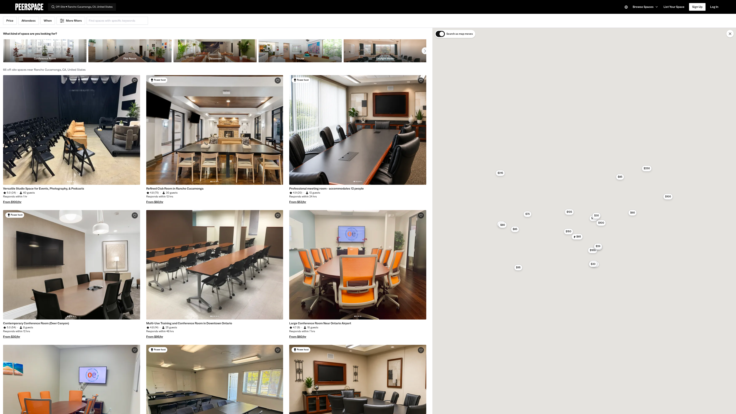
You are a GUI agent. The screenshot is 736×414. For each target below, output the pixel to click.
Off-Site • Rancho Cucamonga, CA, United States (84, 7)
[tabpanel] (71, 130)
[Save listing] (135, 80)
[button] (645, 7)
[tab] (67, 181)
